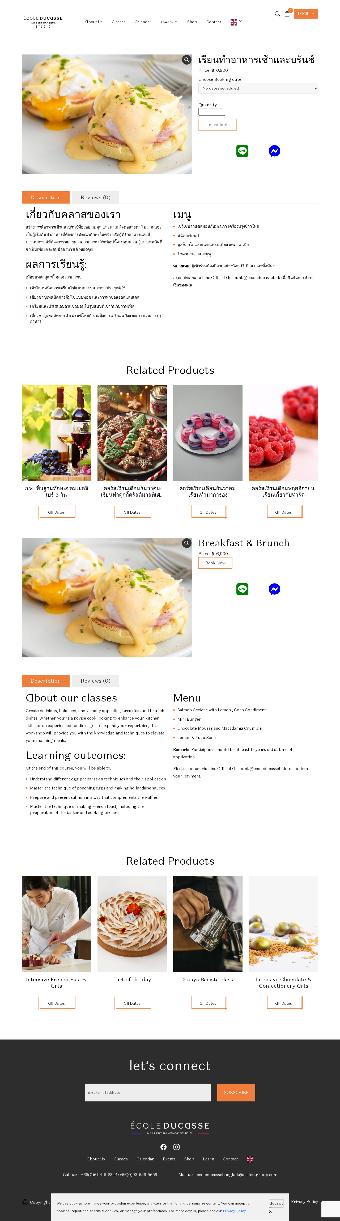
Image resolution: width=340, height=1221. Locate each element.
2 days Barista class (208, 979)
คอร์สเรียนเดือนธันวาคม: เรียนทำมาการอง (208, 491)
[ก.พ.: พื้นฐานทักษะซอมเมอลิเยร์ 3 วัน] (56, 432)
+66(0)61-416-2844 (99, 1174)
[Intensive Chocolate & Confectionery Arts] (283, 923)
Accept (276, 1203)
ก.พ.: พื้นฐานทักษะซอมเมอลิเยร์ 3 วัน (56, 491)
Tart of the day (132, 979)
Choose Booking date (219, 79)
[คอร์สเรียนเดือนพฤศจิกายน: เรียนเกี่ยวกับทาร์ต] (283, 432)
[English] (237, 22)
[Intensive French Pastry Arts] (56, 923)
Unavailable (217, 125)
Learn (208, 1159)
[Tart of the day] (132, 923)
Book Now (215, 563)
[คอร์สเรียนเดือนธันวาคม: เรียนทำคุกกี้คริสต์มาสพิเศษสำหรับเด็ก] (132, 432)
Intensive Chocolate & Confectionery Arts (284, 982)
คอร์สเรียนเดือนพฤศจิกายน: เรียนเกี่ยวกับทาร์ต (284, 491)
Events (167, 22)
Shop (192, 21)
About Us (94, 21)
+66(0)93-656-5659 (138, 1174)
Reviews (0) (95, 197)
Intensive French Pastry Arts (56, 982)
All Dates (56, 512)
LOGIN (303, 13)
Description (46, 197)
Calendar (143, 21)
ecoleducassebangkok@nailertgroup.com (237, 1174)
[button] (187, 60)
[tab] (46, 197)
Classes (118, 21)
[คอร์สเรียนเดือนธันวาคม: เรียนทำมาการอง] (208, 432)
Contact (213, 21)
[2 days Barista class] (208, 923)
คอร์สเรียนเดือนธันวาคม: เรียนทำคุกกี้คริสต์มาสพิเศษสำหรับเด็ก (132, 495)
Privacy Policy (304, 1201)
